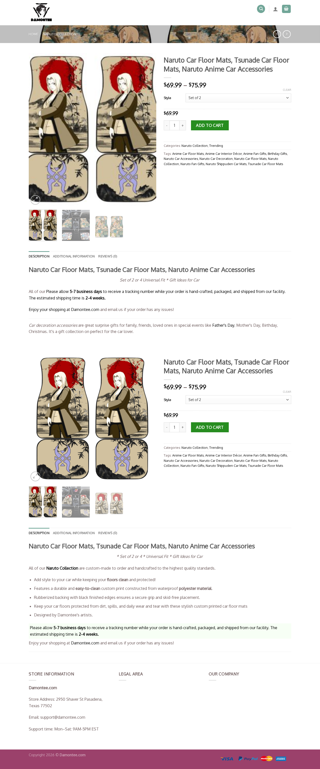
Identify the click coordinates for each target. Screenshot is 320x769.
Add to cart (210, 125)
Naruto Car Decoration (216, 159)
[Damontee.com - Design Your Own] (43, 12)
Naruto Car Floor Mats (250, 159)
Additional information (74, 256)
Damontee (85, 309)
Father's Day (223, 325)
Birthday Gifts (277, 154)
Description (39, 256)
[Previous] (37, 129)
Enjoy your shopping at (50, 309)
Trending (216, 146)
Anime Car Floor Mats (188, 154)
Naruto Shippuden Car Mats (226, 164)
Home (33, 34)
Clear (287, 90)
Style (167, 98)
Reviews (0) (107, 256)
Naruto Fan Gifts (192, 164)
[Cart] (286, 9)
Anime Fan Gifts (254, 154)
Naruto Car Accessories (181, 159)
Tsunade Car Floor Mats (265, 164)
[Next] (147, 129)
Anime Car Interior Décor (223, 154)
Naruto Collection (59, 34)
